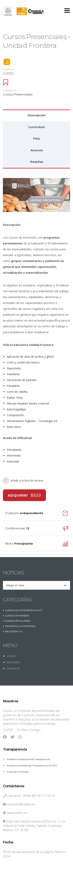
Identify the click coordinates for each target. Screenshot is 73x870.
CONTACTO (13, 668)
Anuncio (36, 150)
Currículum (36, 127)
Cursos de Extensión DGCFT (23, 610)
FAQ (36, 138)
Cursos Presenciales (17, 94)
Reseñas (36, 162)
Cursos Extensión (17, 615)
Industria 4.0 (13, 631)
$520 (36, 495)
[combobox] (36, 585)
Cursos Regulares (17, 620)
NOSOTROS (13, 662)
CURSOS (11, 656)
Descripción (37, 115)
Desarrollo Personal (20, 626)
